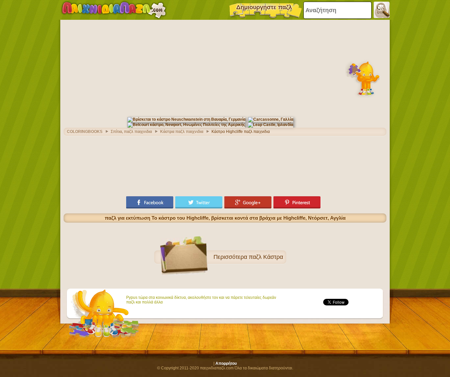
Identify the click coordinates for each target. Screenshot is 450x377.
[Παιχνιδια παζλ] (113, 10)
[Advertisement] (225, 67)
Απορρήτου (226, 363)
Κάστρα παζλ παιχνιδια (181, 131)
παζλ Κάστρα (266, 257)
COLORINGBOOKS (84, 131)
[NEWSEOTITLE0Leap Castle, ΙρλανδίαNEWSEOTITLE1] (270, 124)
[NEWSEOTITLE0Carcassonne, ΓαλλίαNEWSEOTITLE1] (270, 119)
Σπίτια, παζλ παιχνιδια (131, 131)
